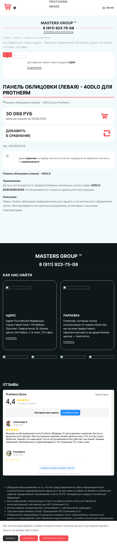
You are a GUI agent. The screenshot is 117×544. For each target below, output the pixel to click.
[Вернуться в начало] (58, 8)
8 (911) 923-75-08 (58, 28)
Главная (7, 38)
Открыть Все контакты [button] (58, 32)
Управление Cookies (53, 538)
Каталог (18, 38)
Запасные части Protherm (37, 38)
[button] (108, 8)
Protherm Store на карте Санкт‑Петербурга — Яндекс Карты (58, 473)
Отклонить (29, 538)
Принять (10, 538)
